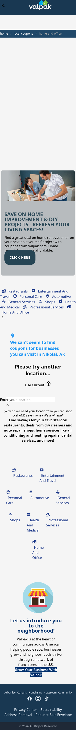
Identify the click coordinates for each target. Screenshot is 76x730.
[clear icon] (7, 404)
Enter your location (15, 399)
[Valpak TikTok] (46, 699)
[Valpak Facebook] (29, 699)
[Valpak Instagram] (38, 699)
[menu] (2, 5)
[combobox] (38, 399)
